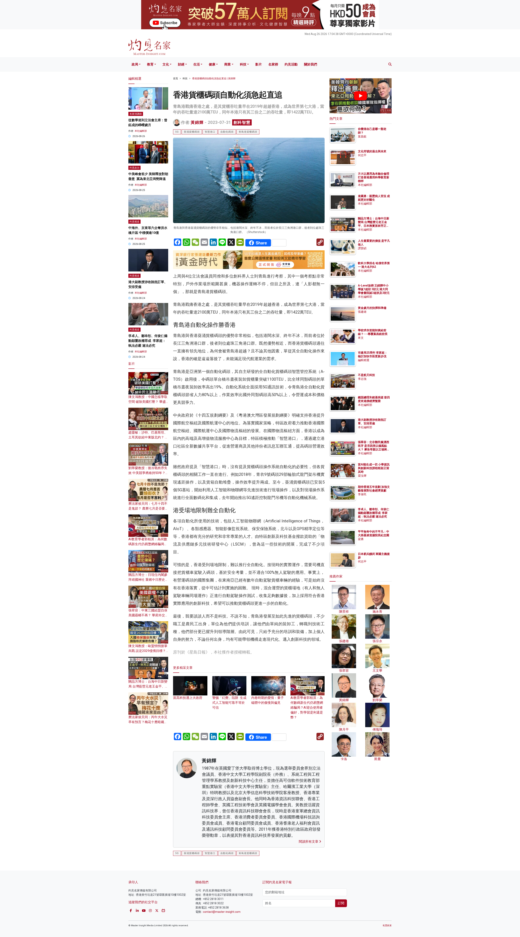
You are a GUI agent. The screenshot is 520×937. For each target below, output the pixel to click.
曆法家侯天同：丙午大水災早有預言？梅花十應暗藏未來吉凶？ (147, 722)
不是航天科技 (366, 375)
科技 (243, 64)
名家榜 (273, 64)
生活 (196, 64)
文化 (165, 64)
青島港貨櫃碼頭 (248, 131)
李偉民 (362, 494)
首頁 (175, 78)
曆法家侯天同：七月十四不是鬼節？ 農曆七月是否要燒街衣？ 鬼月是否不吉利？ (148, 508)
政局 (135, 64)
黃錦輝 (197, 122)
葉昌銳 (362, 136)
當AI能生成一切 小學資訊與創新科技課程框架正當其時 (374, 468)
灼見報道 (134, 221)
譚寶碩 (362, 248)
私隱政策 (387, 925)
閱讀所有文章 (309, 841)
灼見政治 (134, 167)
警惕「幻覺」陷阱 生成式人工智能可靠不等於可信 (229, 702)
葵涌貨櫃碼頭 (192, 131)
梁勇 (361, 539)
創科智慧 (241, 122)
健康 (212, 64)
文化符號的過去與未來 (372, 151)
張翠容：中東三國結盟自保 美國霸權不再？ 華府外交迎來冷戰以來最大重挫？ (148, 615)
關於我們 (310, 64)
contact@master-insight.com (221, 911)
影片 (258, 64)
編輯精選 (363, 360)
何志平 (362, 155)
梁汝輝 (362, 475)
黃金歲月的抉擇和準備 (372, 307)
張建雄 (362, 311)
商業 (227, 64)
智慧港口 (210, 131)
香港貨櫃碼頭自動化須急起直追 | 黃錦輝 (213, 78)
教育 (150, 64)
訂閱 (341, 903)
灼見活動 (291, 64)
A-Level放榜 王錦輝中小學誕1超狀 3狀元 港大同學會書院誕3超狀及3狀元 (374, 289)
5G (177, 131)
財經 (181, 64)
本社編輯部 (141, 131)
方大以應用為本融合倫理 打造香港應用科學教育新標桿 (374, 177)
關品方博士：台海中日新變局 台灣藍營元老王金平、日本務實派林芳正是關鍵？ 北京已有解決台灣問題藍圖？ (374, 226)
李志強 (362, 378)
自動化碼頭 (227, 131)
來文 (361, 337)
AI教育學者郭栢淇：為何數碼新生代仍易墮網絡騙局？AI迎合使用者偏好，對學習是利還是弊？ (306, 707)
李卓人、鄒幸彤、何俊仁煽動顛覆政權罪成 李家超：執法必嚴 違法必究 (147, 341)
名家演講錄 (136, 113)
